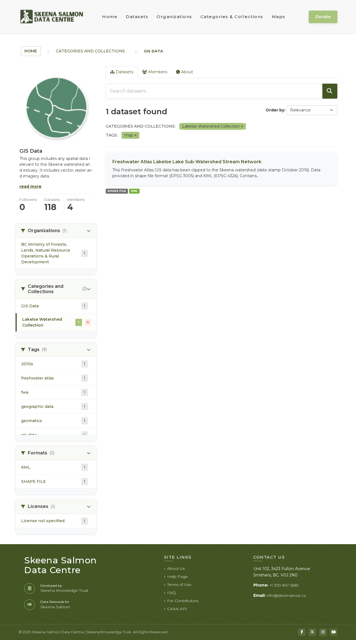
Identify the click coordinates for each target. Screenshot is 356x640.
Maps (278, 16)
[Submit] (329, 91)
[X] (312, 632)
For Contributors (182, 600)
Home (109, 16)
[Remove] (242, 126)
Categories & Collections (232, 16)
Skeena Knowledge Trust (64, 590)
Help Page (177, 576)
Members (157, 71)
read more (30, 186)
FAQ (171, 592)
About (186, 71)
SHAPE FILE (116, 191)
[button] (56, 230)
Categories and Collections (90, 50)
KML (134, 191)
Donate (323, 16)
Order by (275, 110)
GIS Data (153, 51)
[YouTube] (333, 632)
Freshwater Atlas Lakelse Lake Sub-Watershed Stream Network (186, 161)
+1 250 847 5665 (284, 585)
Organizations (174, 16)
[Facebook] (302, 632)
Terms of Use (179, 584)
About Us (176, 568)
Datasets (137, 16)
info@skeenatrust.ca (286, 595)
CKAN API (177, 609)
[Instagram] (323, 632)
